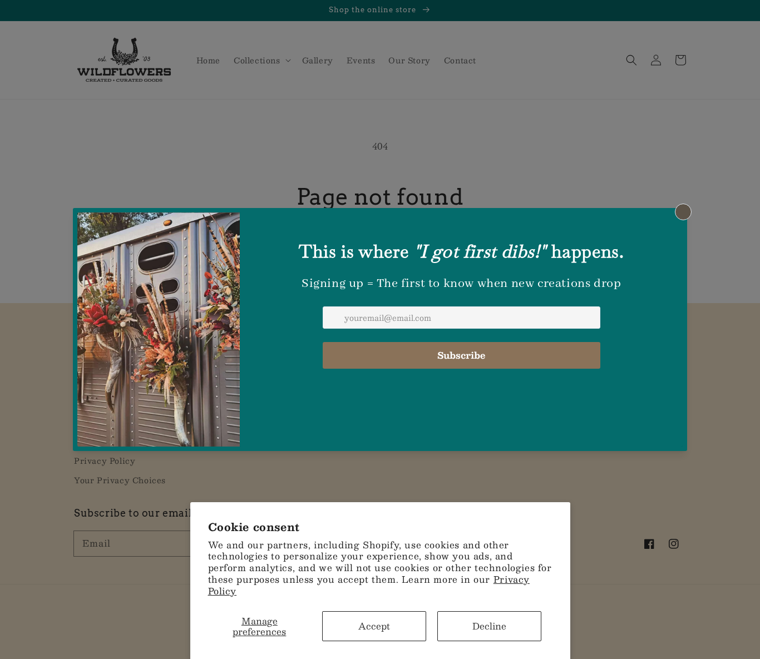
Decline (489, 625)
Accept (374, 625)
